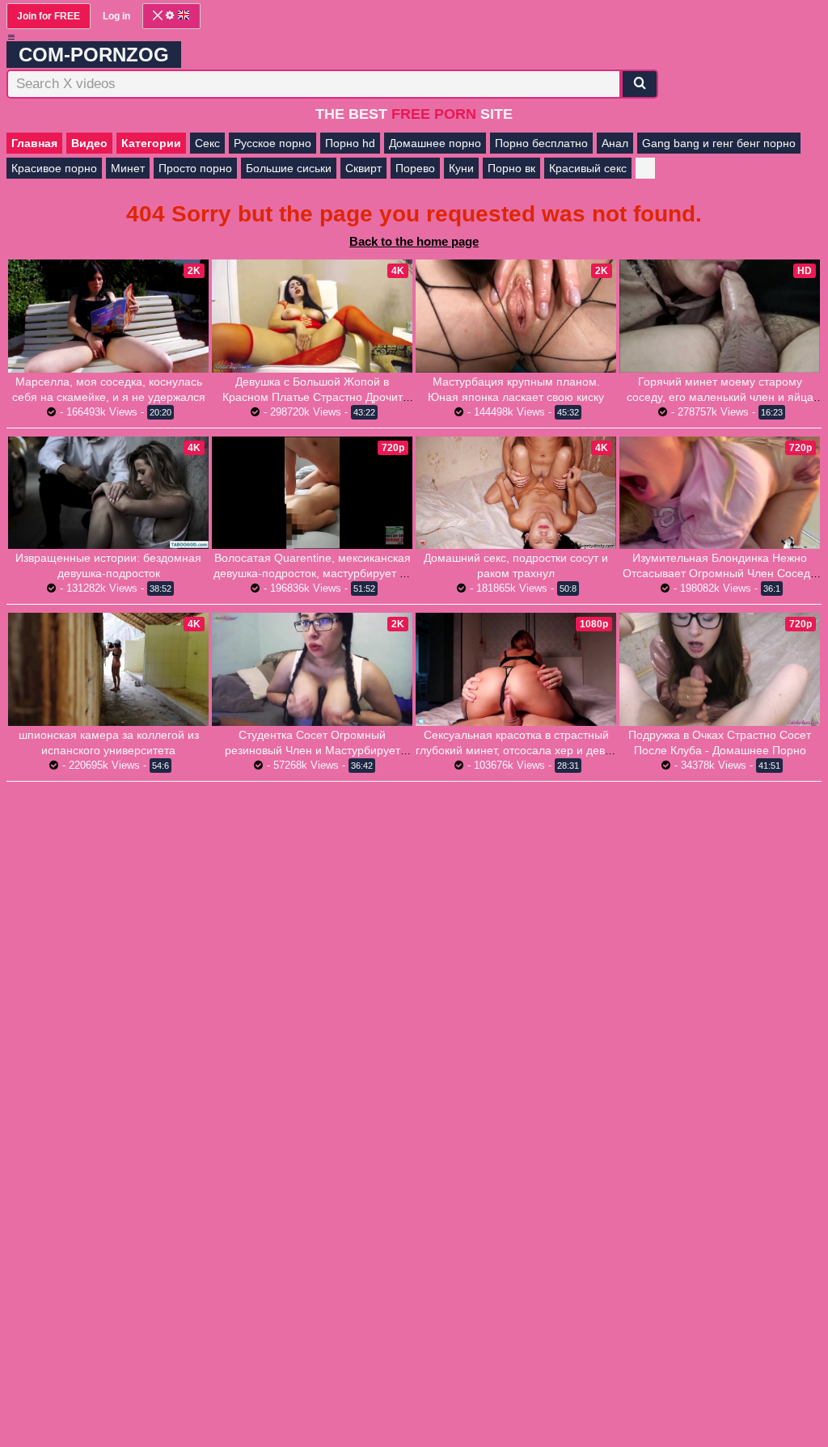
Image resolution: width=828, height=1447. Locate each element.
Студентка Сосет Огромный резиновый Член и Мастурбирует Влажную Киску (312, 750)
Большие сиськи (289, 168)
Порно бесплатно (541, 143)
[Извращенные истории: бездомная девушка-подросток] (108, 493)
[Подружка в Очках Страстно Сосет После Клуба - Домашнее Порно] (719, 669)
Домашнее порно (435, 143)
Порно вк (511, 168)
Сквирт (363, 168)
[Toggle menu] (11, 37)
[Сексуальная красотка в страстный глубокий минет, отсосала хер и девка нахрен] (516, 669)
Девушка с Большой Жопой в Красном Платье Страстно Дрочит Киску (312, 397)
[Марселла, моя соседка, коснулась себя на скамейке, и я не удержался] (108, 316)
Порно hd (350, 143)
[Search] (639, 84)
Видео (89, 143)
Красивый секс (588, 168)
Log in (116, 16)
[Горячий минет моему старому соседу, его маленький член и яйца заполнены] (719, 316)
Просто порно (195, 168)
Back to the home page (414, 241)
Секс (207, 143)
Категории (151, 143)
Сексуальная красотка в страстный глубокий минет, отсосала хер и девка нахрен (516, 750)
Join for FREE (48, 16)
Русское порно (272, 143)
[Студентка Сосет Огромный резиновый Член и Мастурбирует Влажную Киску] (312, 669)
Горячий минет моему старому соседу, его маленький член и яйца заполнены (720, 397)
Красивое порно (54, 168)
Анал (615, 143)
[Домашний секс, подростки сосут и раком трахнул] (516, 493)
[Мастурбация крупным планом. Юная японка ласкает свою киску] (516, 316)
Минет (128, 168)
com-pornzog (94, 54)
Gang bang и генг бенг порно (719, 143)
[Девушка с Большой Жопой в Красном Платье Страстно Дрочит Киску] (312, 316)
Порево (415, 168)
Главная (34, 143)
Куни (461, 168)
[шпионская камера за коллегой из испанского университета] (108, 669)
